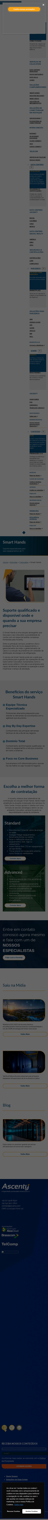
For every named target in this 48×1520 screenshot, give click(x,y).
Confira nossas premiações (24, 9)
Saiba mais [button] (18, 1505)
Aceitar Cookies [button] (32, 1511)
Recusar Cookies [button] (13, 1511)
